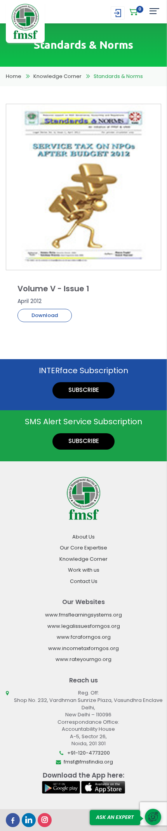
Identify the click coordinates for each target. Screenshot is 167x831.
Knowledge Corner (57, 76)
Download (44, 315)
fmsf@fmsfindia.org (88, 761)
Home (13, 76)
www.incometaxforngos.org (83, 648)
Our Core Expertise (83, 547)
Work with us (83, 570)
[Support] (153, 817)
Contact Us (83, 581)
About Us (83, 536)
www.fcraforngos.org (84, 637)
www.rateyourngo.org (83, 659)
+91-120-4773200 (88, 753)
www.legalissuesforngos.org (83, 626)
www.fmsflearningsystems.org (83, 614)
